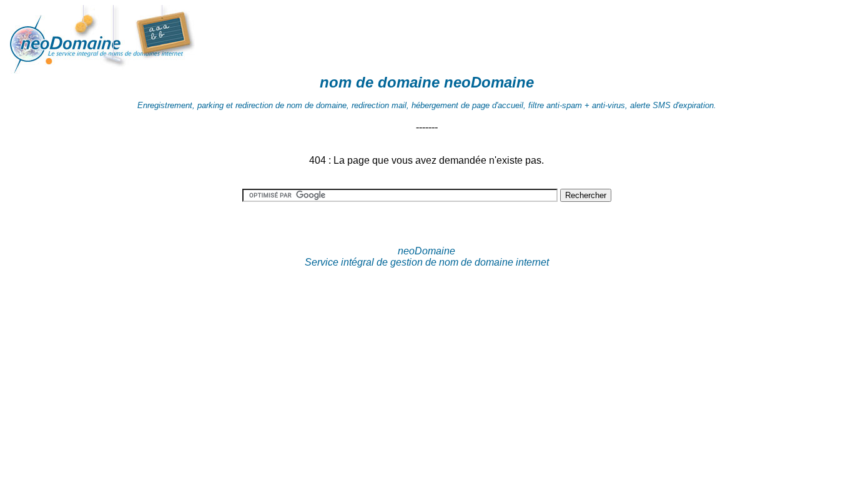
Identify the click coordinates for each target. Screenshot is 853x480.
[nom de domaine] (136, 70)
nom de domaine (380, 82)
